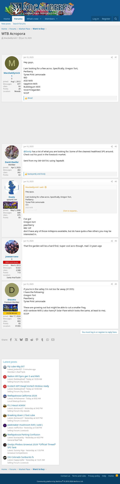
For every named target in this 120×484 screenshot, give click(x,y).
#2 (116, 146)
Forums (18, 18)
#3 (116, 181)
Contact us (65, 476)
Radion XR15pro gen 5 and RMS (23, 376)
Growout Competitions (17, 453)
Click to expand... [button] (70, 210)
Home (7, 18)
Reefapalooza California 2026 (22, 395)
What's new (32, 18)
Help (104, 476)
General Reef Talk (14, 440)
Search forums (19, 23)
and (36, 174)
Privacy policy (94, 476)
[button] (41, 18)
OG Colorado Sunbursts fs (20, 457)
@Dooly (27, 151)
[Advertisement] (54, 47)
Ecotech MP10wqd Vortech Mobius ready (28, 385)
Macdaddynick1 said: (34, 187)
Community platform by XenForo (60, 481)
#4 (116, 241)
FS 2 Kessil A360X (16, 405)
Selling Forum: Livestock (18, 420)
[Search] (116, 18)
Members (50, 18)
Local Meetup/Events (16, 401)
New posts (6, 23)
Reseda (17, 91)
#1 (116, 57)
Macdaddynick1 (11, 38)
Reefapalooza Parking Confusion (23, 434)
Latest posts (10, 361)
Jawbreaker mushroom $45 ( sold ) (25, 424)
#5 (116, 284)
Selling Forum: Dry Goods (18, 381)
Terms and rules (79, 476)
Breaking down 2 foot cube (21, 415)
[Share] (112, 57)
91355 (17, 326)
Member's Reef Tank (16, 372)
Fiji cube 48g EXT (16, 366)
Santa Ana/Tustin (13, 277)
